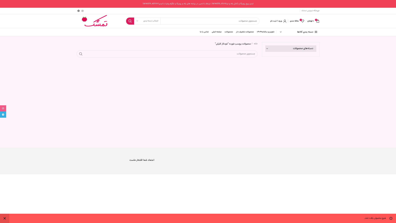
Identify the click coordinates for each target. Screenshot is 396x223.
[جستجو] (130, 21)
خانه (255, 44)
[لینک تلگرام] (79, 11)
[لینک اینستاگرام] (82, 11)
